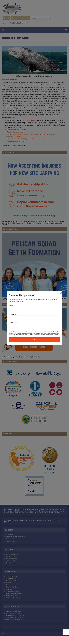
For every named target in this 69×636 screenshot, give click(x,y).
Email (11, 305)
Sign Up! (34, 339)
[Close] (61, 293)
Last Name (12, 323)
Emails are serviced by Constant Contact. (49, 334)
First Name (12, 314)
